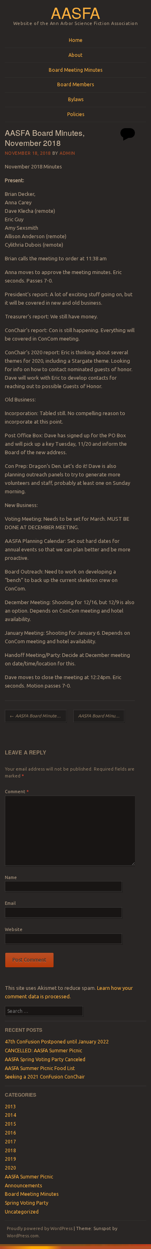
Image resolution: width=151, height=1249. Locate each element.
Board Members (75, 84)
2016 (10, 1132)
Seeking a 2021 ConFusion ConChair (45, 1076)
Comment (17, 791)
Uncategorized (22, 1211)
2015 (10, 1123)
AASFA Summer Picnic (29, 1176)
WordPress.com (23, 1235)
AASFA (75, 12)
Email (10, 903)
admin (67, 153)
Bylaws (75, 99)
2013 (10, 1106)
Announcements (23, 1185)
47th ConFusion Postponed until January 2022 (57, 1041)
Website (14, 929)
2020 (10, 1167)
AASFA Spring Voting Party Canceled (45, 1059)
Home (76, 40)
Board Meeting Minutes (75, 70)
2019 (10, 1159)
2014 (10, 1115)
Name (11, 877)
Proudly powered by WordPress (39, 1228)
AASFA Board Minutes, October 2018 (38, 715)
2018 (10, 1150)
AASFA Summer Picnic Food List (40, 1068)
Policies (75, 114)
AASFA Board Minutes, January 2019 (101, 715)
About (75, 55)
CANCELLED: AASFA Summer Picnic (43, 1050)
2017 (10, 1141)
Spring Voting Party (26, 1202)
